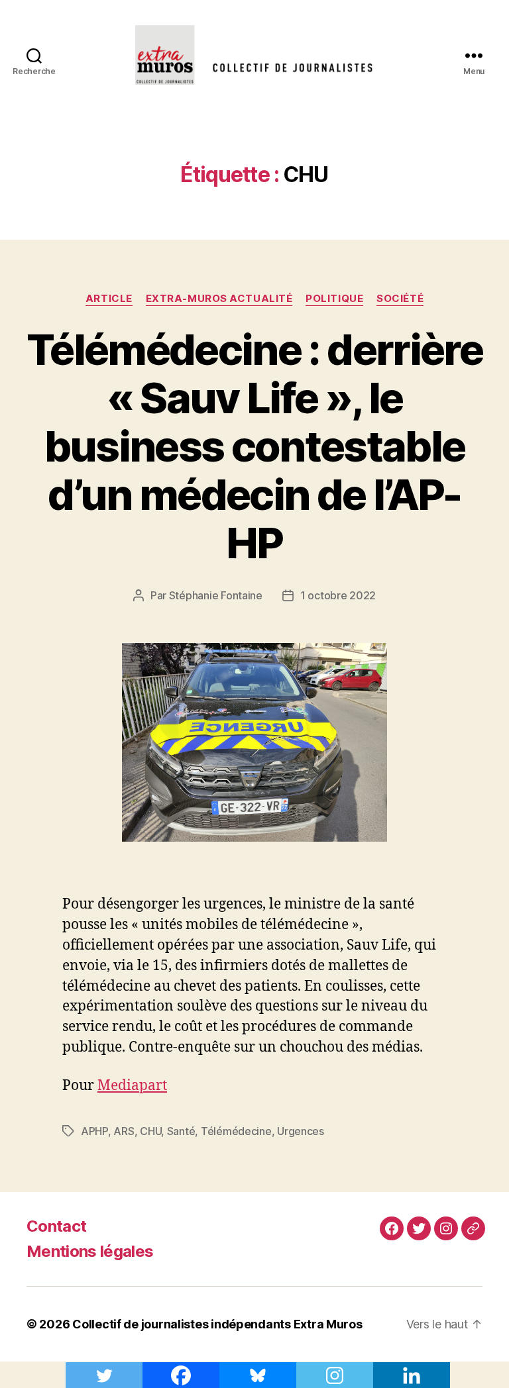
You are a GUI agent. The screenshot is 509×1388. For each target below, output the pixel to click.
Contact (56, 1226)
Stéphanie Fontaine (215, 595)
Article (109, 299)
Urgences (300, 1131)
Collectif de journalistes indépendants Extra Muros (217, 1324)
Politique (334, 299)
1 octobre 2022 (338, 595)
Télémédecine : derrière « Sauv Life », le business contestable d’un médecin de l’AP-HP (254, 446)
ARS (123, 1131)
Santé (181, 1131)
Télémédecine (236, 1131)
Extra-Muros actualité (219, 299)
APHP (94, 1131)
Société (400, 299)
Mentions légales (90, 1251)
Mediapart (132, 1086)
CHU (150, 1131)
